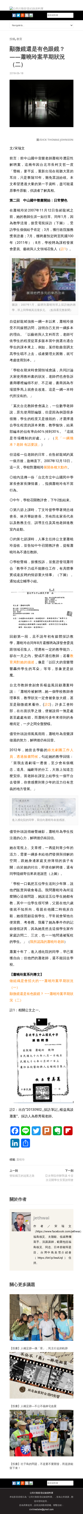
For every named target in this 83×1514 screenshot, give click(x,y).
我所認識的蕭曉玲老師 (47, 942)
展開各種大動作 (55, 467)
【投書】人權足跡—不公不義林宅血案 (33, 1406)
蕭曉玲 (20, 1159)
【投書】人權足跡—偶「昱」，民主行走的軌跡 (39, 1348)
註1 (63, 249)
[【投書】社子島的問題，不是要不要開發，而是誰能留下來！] (41, 1433)
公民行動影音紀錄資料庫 (41, 1493)
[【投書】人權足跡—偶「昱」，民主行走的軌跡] (41, 1317)
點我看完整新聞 (60, 310)
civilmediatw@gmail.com (41, 1509)
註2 (47, 704)
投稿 (12, 39)
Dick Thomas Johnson (56, 140)
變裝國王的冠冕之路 (22, 1175)
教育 (19, 39)
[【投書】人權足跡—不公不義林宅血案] (41, 1375)
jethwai (41, 1218)
